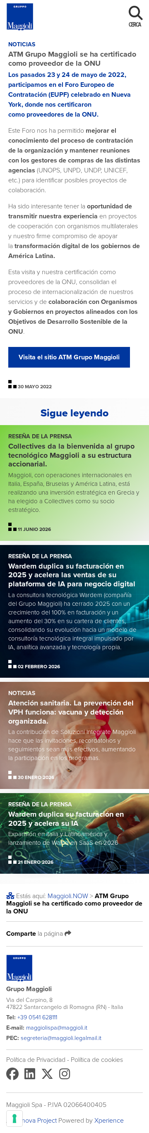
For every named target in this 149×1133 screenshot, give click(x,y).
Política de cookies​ (97, 1060)
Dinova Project (36, 1120)
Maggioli (68, 896)
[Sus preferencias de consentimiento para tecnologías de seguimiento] (14, 1118)
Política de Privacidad (35, 1060)
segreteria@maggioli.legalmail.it (61, 1038)
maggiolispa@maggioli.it (56, 1027)
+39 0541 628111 (37, 1017)
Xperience (109, 1120)
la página (35, 933)
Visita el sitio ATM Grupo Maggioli (69, 357)
